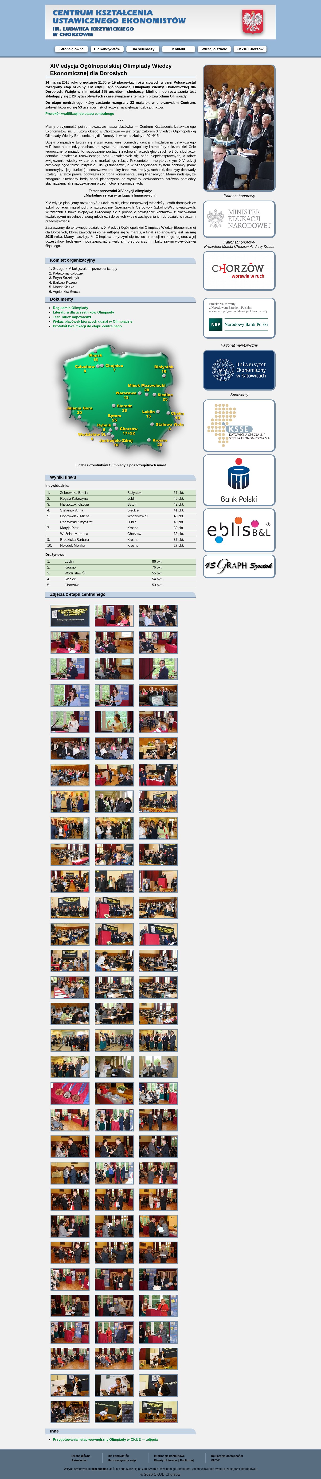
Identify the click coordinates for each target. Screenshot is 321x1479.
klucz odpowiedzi (76, 317)
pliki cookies (99, 1469)
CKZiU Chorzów (250, 49)
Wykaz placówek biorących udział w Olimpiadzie (92, 321)
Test (56, 317)
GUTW (215, 1460)
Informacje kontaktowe (169, 1456)
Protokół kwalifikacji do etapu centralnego (79, 114)
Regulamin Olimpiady (70, 308)
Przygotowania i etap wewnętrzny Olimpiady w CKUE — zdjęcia (105, 1439)
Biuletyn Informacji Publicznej (174, 1460)
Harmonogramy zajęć (122, 1460)
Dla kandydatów (107, 49)
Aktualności (79, 1460)
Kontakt (178, 49)
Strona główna (71, 49)
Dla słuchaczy (143, 49)
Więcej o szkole (214, 49)
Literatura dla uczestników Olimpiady (83, 312)
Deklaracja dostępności (227, 1456)
